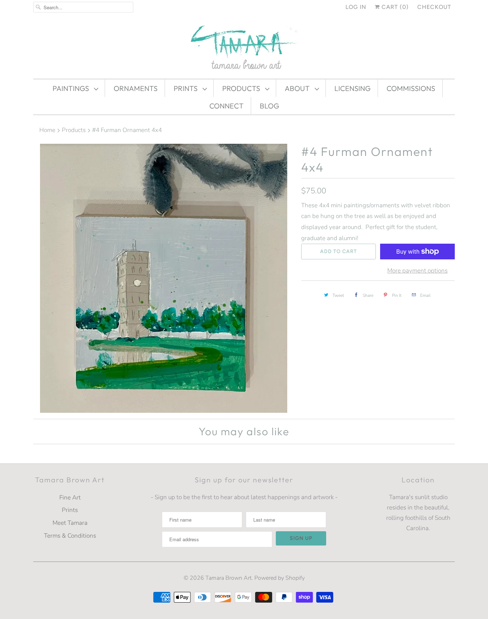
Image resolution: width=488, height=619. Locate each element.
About (298, 88)
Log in (355, 7)
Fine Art (70, 497)
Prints (186, 88)
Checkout (434, 7)
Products (242, 88)
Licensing (352, 88)
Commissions (411, 88)
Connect (226, 105)
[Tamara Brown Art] (244, 48)
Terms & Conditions (70, 536)
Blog (269, 105)
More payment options (417, 271)
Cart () (394, 7)
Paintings (71, 88)
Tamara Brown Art (228, 578)
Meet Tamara (70, 523)
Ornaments (136, 88)
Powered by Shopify (279, 578)
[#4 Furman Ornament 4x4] (163, 278)
